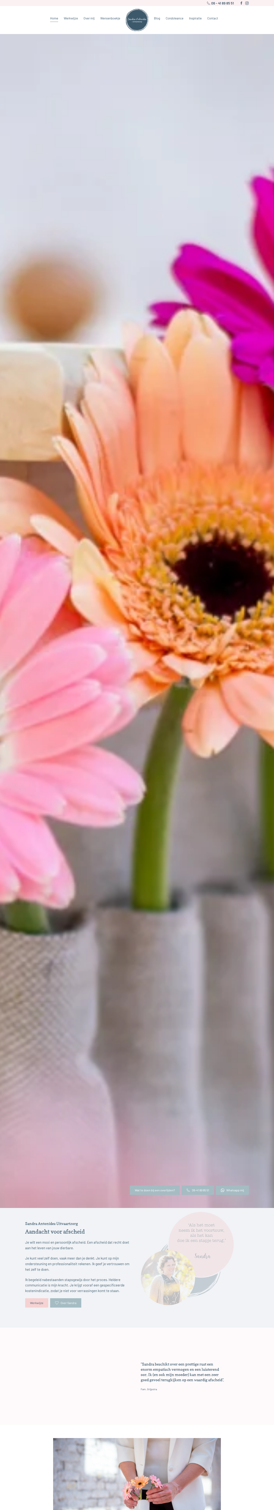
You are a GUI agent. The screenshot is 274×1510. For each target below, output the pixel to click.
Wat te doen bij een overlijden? (155, 1190)
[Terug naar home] (137, 20)
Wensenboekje (110, 18)
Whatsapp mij (235, 1190)
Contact (212, 18)
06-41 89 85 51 (200, 1190)
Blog (157, 18)
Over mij (89, 18)
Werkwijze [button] (71, 18)
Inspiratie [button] (195, 18)
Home (54, 18)
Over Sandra (68, 1303)
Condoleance (174, 18)
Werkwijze (36, 1303)
